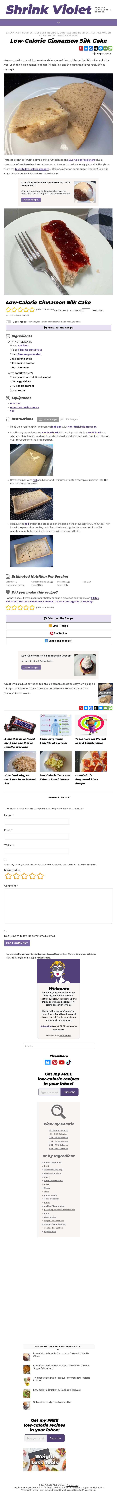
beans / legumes (52, 1162)
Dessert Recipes (46, 33)
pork (46, 1213)
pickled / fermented (54, 1206)
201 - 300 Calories (58, 1141)
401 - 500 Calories (58, 1148)
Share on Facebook (60, 640)
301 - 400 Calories (58, 1145)
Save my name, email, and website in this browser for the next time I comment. (50, 864)
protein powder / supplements (59, 1209)
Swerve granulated (29, 354)
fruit (46, 1191)
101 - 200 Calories (58, 1137)
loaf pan (15, 403)
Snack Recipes (68, 35)
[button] (8, 309)
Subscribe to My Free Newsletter (52, 1402)
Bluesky (87, 601)
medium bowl (50, 432)
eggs (20, 958)
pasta (47, 1202)
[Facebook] (91, 48)
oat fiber (23, 345)
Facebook (36, 601)
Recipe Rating (12, 870)
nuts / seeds (50, 1195)
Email (8, 830)
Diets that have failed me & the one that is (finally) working (19, 743)
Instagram (72, 601)
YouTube (24, 601)
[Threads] (96, 48)
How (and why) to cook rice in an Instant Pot (20, 779)
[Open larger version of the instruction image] (60, 460)
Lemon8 (48, 601)
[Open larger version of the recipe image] (85, 192)
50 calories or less (58, 1130)
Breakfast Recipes (19, 33)
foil (12, 410)
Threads (59, 601)
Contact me (72, 1485)
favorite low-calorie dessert (32, 169)
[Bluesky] (86, 48)
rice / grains (50, 1217)
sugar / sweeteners (40, 958)
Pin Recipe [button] (60, 633)
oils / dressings (51, 1199)
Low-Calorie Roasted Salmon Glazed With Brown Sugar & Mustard (61, 1367)
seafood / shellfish (53, 1228)
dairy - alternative (53, 1180)
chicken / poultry (52, 1173)
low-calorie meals (63, 998)
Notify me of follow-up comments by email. (29, 935)
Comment (11, 885)
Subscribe (46, 1026)
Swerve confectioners (81, 159)
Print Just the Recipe (60, 327)
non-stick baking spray (24, 407)
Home (21, 954)
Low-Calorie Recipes (74, 33)
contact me (65, 1035)
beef (46, 1166)
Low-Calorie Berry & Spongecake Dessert (46, 655)
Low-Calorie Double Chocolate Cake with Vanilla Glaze (45, 184)
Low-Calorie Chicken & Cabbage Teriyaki (57, 1389)
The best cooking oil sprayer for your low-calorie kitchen (61, 1379)
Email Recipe (60, 625)
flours (27, 958)
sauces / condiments (54, 1224)
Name (8, 815)
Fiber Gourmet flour (30, 349)
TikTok (95, 598)
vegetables (50, 1231)
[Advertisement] (58, 1262)
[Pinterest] (81, 48)
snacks (45, 1001)
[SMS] (110, 48)
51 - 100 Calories (58, 1134)
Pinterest (12, 601)
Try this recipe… (31, 199)
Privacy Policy (89, 1490)
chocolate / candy (53, 1170)
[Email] (105, 48)
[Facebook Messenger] (100, 48)
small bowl (94, 432)
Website (9, 845)
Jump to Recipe (103, 53)
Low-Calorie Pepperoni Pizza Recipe (86, 779)
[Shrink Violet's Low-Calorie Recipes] (58, 9)
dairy (14, 958)
